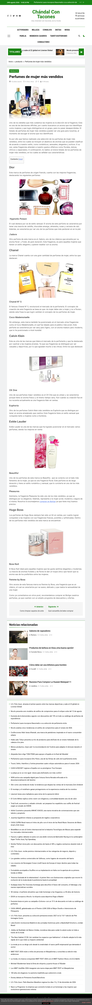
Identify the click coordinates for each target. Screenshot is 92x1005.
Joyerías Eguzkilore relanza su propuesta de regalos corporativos (35, 818)
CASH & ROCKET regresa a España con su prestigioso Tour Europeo (36, 768)
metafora (34, 686)
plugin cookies (86, 1002)
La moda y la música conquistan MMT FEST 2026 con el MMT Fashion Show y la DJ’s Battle (45, 959)
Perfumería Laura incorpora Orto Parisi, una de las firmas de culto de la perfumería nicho (44, 759)
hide (20, 159)
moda (67, 30)
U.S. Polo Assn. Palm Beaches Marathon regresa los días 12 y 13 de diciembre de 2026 (43, 982)
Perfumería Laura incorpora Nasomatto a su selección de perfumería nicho (55, 2)
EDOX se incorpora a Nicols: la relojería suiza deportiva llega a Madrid (37, 897)
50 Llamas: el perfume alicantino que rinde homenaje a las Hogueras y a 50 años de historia (45, 892)
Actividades (22, 30)
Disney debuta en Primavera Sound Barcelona (28, 978)
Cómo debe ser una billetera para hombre (48, 665)
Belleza (35, 30)
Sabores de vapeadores (39, 631)
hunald (33, 669)
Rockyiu (34, 635)
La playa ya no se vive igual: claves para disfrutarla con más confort (36, 773)
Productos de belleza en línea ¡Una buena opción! (51, 648)
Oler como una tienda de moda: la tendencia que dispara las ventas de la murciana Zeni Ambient (47, 785)
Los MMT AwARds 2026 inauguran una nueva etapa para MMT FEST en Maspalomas (42, 968)
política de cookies (48, 1001)
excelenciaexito (17, 81)
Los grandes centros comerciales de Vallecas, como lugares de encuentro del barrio (42, 858)
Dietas (58, 30)
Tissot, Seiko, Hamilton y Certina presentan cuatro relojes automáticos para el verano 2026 (45, 764)
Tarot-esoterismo (58, 36)
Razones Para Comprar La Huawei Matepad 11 (50, 682)
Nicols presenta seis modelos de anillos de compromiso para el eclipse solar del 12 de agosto (46, 711)
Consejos (47, 30)
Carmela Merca (36, 652)
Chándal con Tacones (46, 14)
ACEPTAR (46, 1003)
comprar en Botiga (48, 501)
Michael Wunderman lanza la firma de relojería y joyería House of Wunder (38, 964)
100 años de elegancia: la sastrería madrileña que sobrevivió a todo (36, 973)
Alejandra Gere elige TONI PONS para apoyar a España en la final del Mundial (39, 754)
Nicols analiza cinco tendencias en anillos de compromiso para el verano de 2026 (41, 728)
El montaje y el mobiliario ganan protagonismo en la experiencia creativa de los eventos (44, 789)
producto (14, 71)
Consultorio (43, 42)
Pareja (23, 36)
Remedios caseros (38, 36)
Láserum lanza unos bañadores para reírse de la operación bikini (35, 794)
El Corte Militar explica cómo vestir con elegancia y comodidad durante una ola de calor (44, 799)
